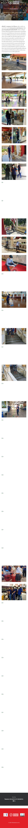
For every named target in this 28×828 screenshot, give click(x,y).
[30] (14, 592)
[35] (14, 684)
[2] (14, 80)
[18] (14, 373)
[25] (14, 501)
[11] (14, 245)
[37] (14, 720)
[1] (14, 62)
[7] (14, 172)
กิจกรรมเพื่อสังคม (14, 9)
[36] (14, 702)
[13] (14, 282)
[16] (14, 336)
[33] (14, 647)
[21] (14, 428)
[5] (14, 135)
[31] (14, 610)
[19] (14, 391)
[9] (14, 208)
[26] (14, 519)
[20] (14, 409)
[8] (14, 190)
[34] (14, 665)
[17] (14, 355)
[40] (14, 775)
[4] (14, 117)
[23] (14, 464)
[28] (14, 556)
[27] (14, 537)
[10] (14, 227)
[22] (14, 446)
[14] (14, 300)
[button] (2, 2)
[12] (14, 263)
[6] (14, 154)
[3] (14, 99)
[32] (14, 629)
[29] (14, 574)
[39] (14, 757)
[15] (14, 318)
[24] (14, 483)
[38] (14, 738)
